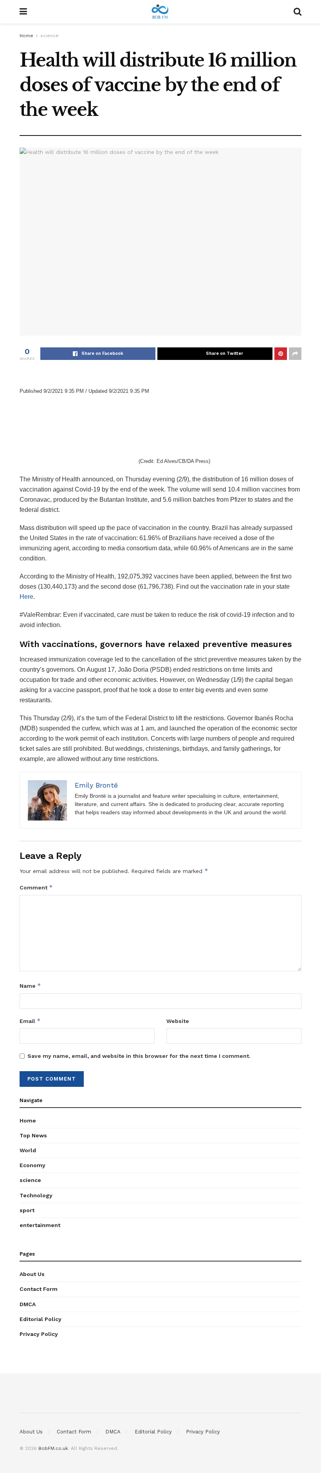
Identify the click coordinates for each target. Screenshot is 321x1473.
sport (27, 1210)
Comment (36, 887)
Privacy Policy (39, 1334)
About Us (32, 1274)
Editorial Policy (40, 1319)
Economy (32, 1165)
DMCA (28, 1304)
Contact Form (39, 1289)
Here (26, 596)
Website (177, 1021)
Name (30, 985)
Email (30, 1021)
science (49, 35)
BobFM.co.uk (53, 1448)
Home (26, 35)
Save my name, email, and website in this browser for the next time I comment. (139, 1056)
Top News (33, 1135)
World (28, 1150)
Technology (36, 1195)
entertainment (40, 1225)
